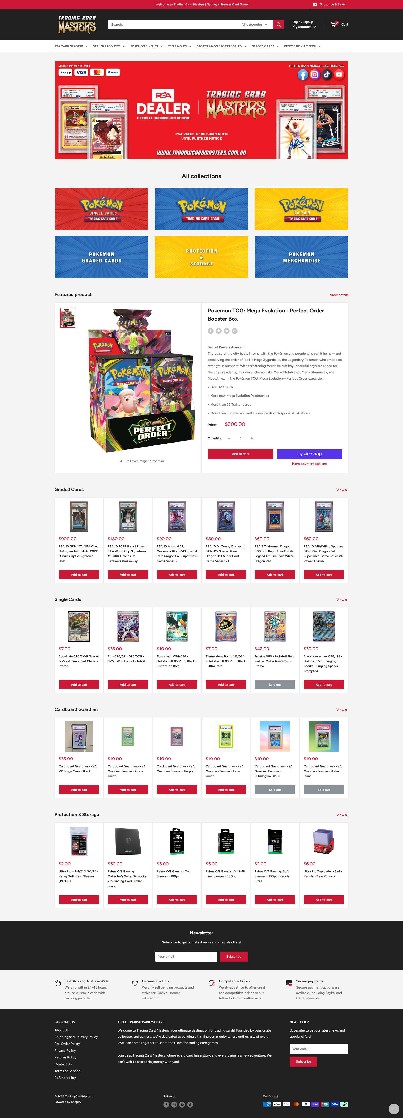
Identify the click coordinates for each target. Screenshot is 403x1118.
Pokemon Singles (144, 46)
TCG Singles (177, 46)
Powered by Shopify (68, 1102)
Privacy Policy (65, 1051)
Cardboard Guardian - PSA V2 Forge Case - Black (78, 768)
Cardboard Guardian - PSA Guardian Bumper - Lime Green (224, 771)
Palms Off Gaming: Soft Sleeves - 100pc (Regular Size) (272, 876)
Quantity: (215, 438)
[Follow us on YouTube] (182, 1105)
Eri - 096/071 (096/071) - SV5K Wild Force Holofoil (126, 658)
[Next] (348, 650)
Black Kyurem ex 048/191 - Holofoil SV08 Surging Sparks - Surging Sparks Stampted (323, 663)
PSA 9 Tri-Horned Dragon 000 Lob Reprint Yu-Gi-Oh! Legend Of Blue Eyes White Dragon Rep (274, 554)
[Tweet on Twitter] (227, 331)
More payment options (309, 464)
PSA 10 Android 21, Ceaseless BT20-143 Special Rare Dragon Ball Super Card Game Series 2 (177, 554)
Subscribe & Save (332, 4)
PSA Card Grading (69, 46)
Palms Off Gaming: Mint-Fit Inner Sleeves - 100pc (225, 874)
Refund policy (65, 1078)
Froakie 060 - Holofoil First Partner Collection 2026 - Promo (274, 661)
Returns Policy (65, 1057)
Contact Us (63, 1064)
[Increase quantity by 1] (251, 438)
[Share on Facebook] (211, 331)
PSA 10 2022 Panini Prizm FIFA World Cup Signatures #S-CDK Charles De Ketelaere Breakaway (127, 554)
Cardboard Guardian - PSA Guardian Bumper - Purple (176, 768)
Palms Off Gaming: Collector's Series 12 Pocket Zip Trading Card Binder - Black (128, 879)
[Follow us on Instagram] (174, 1105)
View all (342, 490)
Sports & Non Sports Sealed (219, 46)
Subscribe (233, 957)
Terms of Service (67, 1071)
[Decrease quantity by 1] (229, 438)
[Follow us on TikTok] (190, 1105)
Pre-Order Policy (67, 1044)
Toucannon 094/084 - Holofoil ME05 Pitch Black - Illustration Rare (177, 661)
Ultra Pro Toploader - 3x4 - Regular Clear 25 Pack (323, 874)
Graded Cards (263, 46)
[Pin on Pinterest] (219, 331)
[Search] (278, 24)
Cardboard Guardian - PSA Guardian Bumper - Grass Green (126, 771)
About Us (61, 1030)
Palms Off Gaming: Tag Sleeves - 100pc (173, 874)
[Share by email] (235, 331)
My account (302, 27)
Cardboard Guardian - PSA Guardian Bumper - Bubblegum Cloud (273, 771)
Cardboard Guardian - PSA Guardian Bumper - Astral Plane (323, 771)
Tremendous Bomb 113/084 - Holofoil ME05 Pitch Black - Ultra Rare (226, 661)
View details (339, 295)
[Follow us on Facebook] (166, 1105)
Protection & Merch (300, 46)
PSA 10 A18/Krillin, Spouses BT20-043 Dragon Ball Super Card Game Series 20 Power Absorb (323, 554)
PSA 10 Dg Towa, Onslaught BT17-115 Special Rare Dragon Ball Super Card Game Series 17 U (226, 554)
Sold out (275, 685)
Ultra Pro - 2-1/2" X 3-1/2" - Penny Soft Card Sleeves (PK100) (78, 876)
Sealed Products (106, 46)
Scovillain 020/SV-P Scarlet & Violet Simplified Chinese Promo (79, 661)
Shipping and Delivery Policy (76, 1037)
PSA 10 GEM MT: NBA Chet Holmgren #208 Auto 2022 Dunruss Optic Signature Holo (78, 554)
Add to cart (240, 454)
